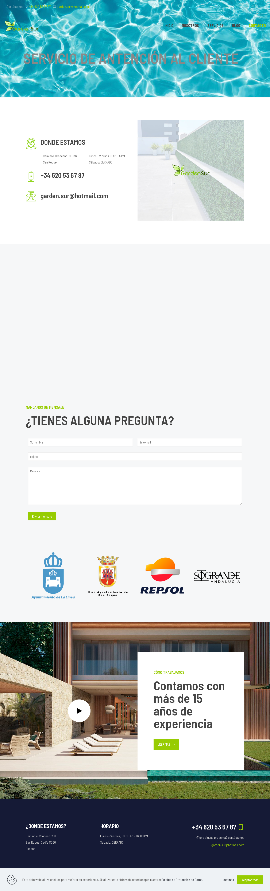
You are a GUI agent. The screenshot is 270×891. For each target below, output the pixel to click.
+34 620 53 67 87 (40, 6)
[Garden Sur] (22, 25)
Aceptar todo (250, 880)
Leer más (228, 880)
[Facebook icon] (257, 6)
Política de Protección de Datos (182, 880)
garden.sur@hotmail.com (73, 6)
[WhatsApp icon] (252, 6)
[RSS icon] (261, 6)
